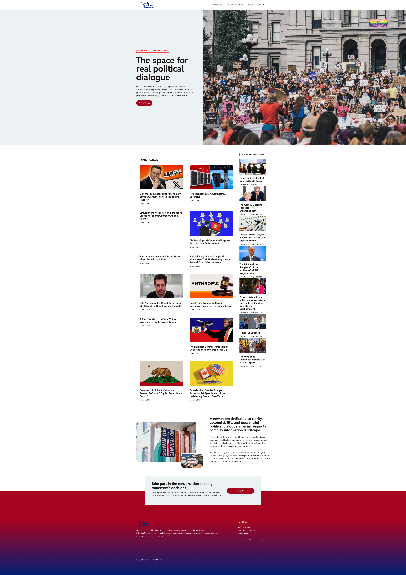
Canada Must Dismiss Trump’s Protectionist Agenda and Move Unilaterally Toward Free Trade (207, 393)
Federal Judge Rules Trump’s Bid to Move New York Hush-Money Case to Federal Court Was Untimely (210, 259)
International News (235, 5)
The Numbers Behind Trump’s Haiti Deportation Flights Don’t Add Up (209, 348)
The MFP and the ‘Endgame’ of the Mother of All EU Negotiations (248, 269)
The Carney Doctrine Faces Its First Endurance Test (250, 207)
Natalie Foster (243, 185)
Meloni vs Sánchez (249, 332)
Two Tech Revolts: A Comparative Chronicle (208, 195)
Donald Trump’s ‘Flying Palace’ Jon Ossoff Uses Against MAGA (252, 237)
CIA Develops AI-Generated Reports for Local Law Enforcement (210, 242)
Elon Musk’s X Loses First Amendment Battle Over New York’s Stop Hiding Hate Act (160, 196)
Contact (261, 5)
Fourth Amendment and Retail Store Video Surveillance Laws (160, 258)
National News (217, 5)
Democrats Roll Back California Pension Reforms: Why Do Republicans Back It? (161, 393)
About (250, 5)
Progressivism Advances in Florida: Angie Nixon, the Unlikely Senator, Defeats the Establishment (252, 303)
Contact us (240, 491)
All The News (144, 103)
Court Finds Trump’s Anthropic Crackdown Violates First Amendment (211, 304)
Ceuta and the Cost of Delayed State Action (251, 179)
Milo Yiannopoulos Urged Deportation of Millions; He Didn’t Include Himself (161, 304)
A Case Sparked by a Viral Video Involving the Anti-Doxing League (158, 320)
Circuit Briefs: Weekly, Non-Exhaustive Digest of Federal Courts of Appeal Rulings (161, 215)
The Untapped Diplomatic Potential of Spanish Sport (252, 359)
